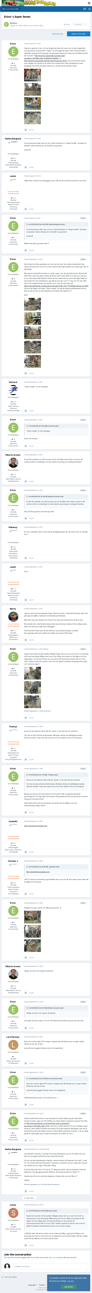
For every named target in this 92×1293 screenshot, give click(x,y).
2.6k (14, 547)
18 (14, 63)
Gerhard (13, 382)
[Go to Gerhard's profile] (13, 390)
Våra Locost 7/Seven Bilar (33, 26)
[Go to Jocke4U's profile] (13, 829)
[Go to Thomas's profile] (13, 734)
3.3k (14, 883)
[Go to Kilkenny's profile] (13, 535)
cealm (13, 176)
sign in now (53, 1257)
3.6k (14, 843)
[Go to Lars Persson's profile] (13, 1045)
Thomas (13, 726)
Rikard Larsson (12, 455)
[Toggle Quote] (27, 224)
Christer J (13, 861)
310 (14, 1224)
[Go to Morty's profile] (13, 617)
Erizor (14, 23)
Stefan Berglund (13, 138)
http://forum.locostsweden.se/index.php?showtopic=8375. (45, 61)
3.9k (14, 474)
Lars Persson (13, 1037)
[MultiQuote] (25, 129)
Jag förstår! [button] (68, 1287)
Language (32, 1285)
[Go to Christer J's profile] (13, 869)
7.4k (14, 748)
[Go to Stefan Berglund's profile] (13, 147)
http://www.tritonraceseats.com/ (35, 826)
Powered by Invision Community (46, 1290)
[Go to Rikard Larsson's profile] (13, 463)
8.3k (14, 198)
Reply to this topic (79, 34)
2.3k (14, 630)
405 (14, 158)
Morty (13, 609)
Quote (31, 130)
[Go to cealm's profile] (13, 184)
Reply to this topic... (23, 1266)
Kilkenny (13, 527)
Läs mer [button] (70, 1281)
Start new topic (57, 34)
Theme (42, 1285)
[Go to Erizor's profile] (6, 24)
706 (14, 402)
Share (67, 24)
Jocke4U (13, 821)
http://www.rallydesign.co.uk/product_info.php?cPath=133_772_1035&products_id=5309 (56, 286)
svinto (13, 1205)
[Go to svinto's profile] (13, 1213)
